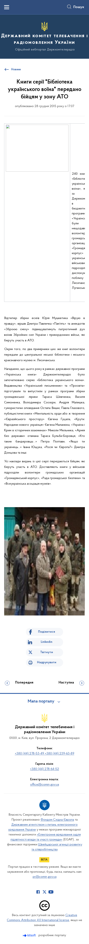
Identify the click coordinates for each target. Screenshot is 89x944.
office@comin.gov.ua (44, 784)
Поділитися (46, 631)
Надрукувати (46, 662)
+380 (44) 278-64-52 (44, 769)
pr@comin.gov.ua (45, 876)
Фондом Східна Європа (57, 819)
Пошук (78, 7)
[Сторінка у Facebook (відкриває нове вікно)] (38, 891)
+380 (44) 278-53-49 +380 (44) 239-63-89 (44, 753)
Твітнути (46, 652)
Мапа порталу (41, 701)
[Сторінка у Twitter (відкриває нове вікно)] (44, 891)
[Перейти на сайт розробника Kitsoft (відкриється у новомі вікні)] (29, 935)
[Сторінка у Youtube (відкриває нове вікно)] (50, 891)
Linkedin (46, 642)
